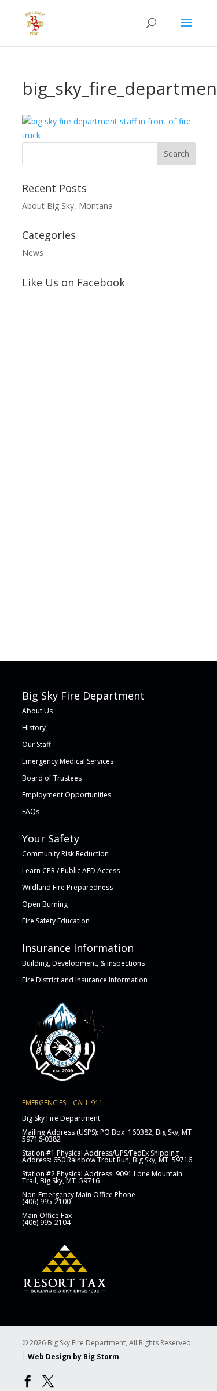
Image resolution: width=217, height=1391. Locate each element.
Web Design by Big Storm (73, 1356)
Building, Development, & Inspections (83, 963)
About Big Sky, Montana (67, 205)
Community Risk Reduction (65, 854)
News (32, 252)
